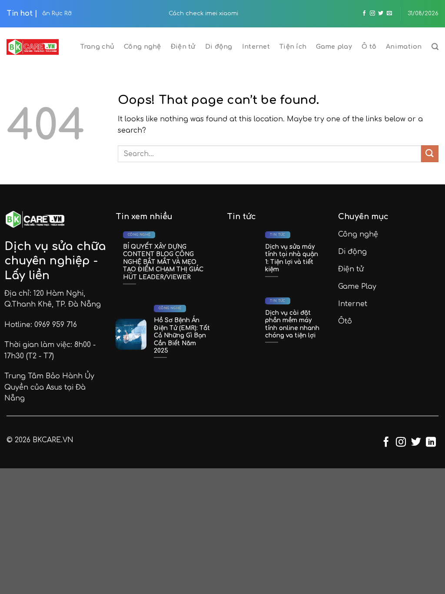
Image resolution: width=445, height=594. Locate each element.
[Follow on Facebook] (364, 13)
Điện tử (183, 46)
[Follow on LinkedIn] (431, 442)
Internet (256, 46)
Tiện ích (292, 46)
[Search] (435, 46)
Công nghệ (142, 46)
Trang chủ (97, 46)
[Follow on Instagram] (372, 13)
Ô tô (369, 46)
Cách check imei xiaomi (85, 13)
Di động (218, 46)
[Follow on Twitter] (380, 13)
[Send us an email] (389, 13)
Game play (334, 46)
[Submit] (429, 153)
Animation (404, 46)
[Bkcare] (33, 47)
